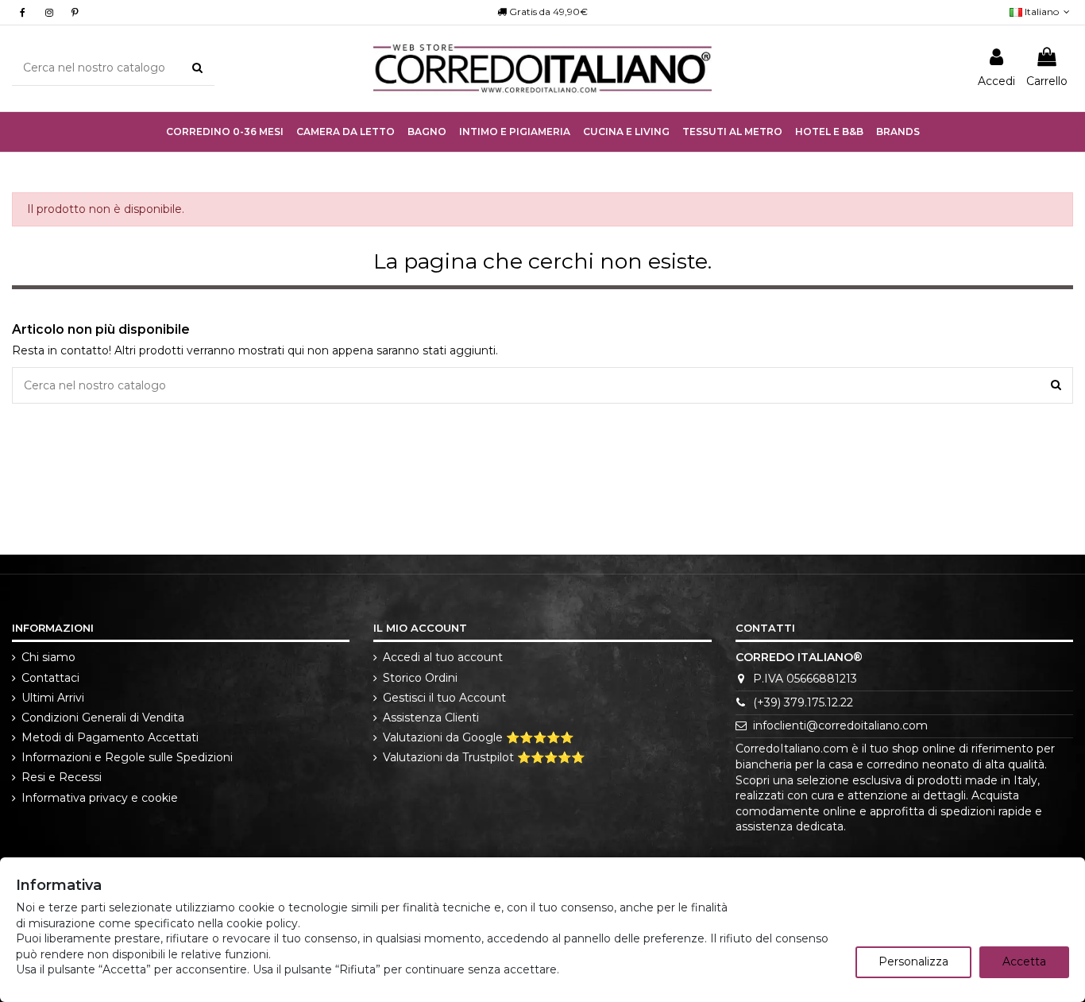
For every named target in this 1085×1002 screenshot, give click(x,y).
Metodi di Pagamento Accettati (110, 737)
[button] (515, 132)
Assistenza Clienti (431, 717)
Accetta (1024, 961)
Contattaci (50, 678)
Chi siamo (48, 657)
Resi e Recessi (61, 777)
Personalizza (913, 961)
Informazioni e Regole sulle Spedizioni (127, 757)
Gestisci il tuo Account (444, 698)
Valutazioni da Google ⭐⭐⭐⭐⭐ (478, 737)
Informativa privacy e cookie (99, 798)
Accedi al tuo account (443, 657)
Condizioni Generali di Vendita (102, 717)
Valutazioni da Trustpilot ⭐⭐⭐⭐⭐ (484, 757)
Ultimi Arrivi (52, 698)
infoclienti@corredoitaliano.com (840, 725)
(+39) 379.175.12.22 (803, 702)
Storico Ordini (420, 678)
